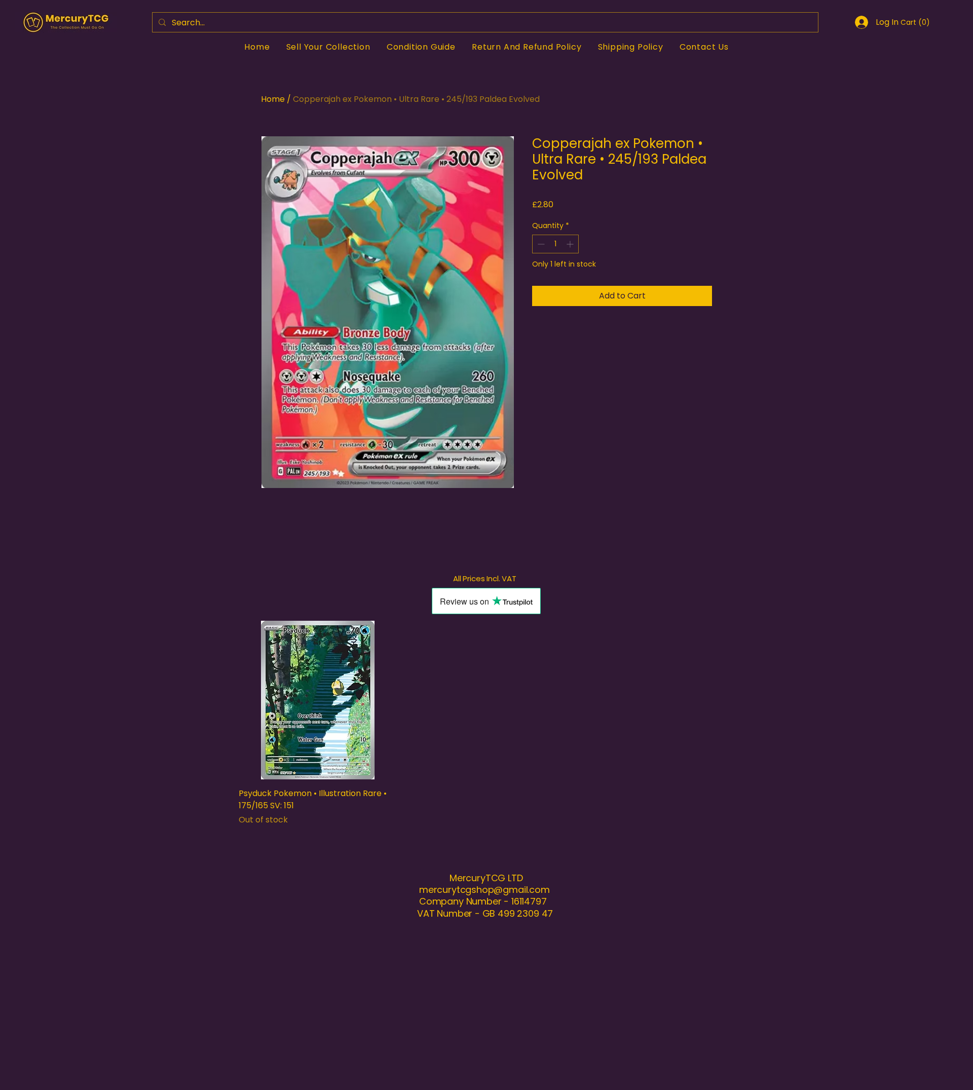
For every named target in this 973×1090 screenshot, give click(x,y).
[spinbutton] (555, 244)
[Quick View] (318, 700)
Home (273, 99)
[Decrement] (540, 244)
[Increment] (571, 244)
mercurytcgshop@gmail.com (484, 889)
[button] (914, 22)
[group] (486, 723)
